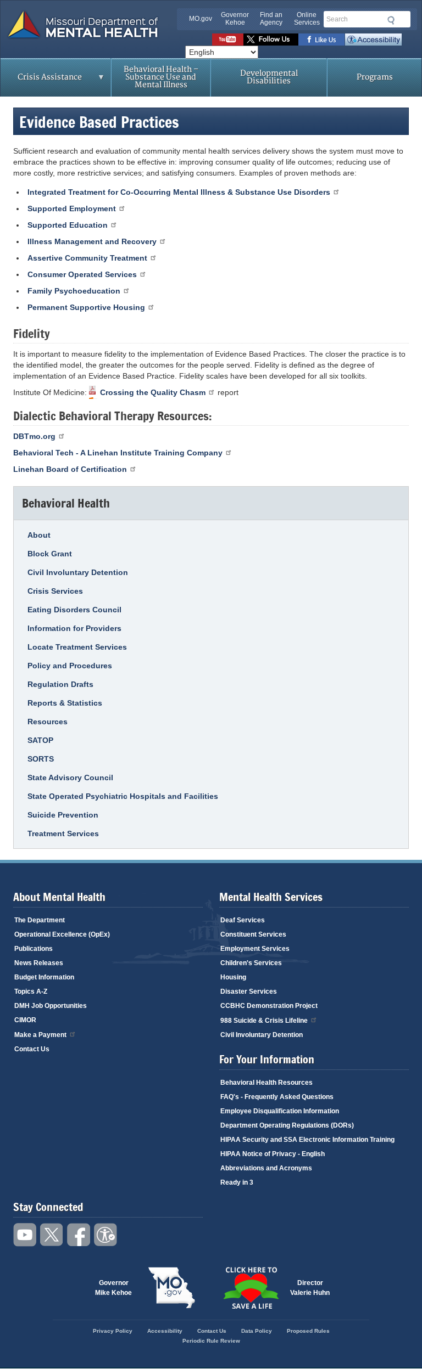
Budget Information (44, 977)
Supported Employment (71, 208)
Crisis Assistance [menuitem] (41, 80)
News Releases (38, 963)
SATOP (40, 740)
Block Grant (49, 553)
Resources (47, 721)
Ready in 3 (236, 1182)
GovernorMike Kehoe (113, 1288)
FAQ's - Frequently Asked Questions (277, 1097)
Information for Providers (74, 628)
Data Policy (256, 1331)
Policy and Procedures (69, 665)
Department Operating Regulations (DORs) (287, 1125)
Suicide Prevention (62, 814)
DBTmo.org (34, 436)
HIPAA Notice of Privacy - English (272, 1154)
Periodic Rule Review (211, 1341)
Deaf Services (242, 920)
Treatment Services (63, 833)
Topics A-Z (30, 991)
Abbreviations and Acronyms (266, 1168)
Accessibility (373, 39)
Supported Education (67, 225)
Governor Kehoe (235, 18)
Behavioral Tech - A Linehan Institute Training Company (118, 452)
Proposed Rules (308, 1331)
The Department (39, 920)
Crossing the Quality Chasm (153, 392)
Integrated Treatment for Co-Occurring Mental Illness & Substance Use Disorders (178, 192)
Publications (33, 949)
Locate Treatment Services (77, 647)
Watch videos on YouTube (227, 39)
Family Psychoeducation (73, 290)
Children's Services (251, 963)
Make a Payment (40, 1035)
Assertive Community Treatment (87, 257)
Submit (389, 20)
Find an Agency (271, 18)
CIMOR (25, 1020)
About (39, 535)
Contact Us (31, 1049)
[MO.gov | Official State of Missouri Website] (171, 1288)
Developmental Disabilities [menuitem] (269, 77)
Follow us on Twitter (270, 39)
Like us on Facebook (321, 39)
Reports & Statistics (64, 702)
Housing (233, 977)
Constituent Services (253, 934)
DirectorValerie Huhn (310, 1288)
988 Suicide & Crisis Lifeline (264, 1020)
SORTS (40, 758)
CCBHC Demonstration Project (269, 1006)
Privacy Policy (112, 1331)
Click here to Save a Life (250, 1288)
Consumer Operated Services (82, 274)
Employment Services (255, 949)
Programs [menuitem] (375, 77)
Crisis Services (55, 591)
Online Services (307, 18)
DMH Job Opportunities (50, 1006)
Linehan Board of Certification (70, 469)
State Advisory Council (70, 777)
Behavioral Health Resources (266, 1082)
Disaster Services (248, 991)
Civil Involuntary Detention (77, 572)
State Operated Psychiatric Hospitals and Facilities (122, 796)
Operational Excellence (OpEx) (62, 934)
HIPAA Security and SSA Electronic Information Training (307, 1139)
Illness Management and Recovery (92, 241)
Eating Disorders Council (74, 609)
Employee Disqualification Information (279, 1111)
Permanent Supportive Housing (86, 307)
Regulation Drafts (60, 684)
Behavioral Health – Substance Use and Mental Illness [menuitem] (161, 77)
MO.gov (200, 18)
